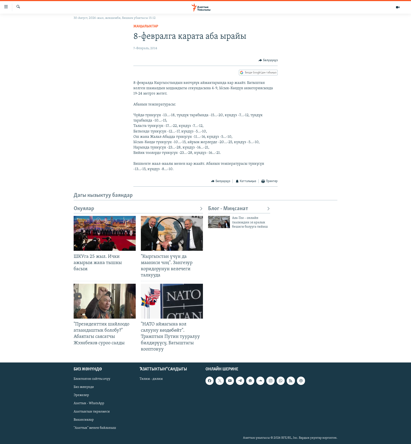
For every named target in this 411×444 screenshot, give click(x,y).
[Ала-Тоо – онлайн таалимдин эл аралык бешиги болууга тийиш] (219, 222)
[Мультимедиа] (397, 7)
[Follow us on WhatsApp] (281, 381)
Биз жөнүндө (84, 387)
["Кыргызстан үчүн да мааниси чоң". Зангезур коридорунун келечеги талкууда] (172, 233)
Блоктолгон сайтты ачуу (92, 379)
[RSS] (291, 381)
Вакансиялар (84, 419)
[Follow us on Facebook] (210, 381)
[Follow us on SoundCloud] (260, 381)
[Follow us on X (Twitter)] (220, 381)
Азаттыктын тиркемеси (92, 411)
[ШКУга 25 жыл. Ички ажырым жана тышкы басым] (105, 233)
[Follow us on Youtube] (230, 381)
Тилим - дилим (151, 379)
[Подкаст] (301, 381)
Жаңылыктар (145, 26)
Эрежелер (81, 395)
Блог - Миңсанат (228, 209)
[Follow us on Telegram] (240, 381)
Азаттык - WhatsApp (89, 403)
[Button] (268, 60)
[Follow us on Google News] (250, 381)
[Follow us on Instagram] (270, 381)
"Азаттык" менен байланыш (95, 427)
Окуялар (84, 209)
